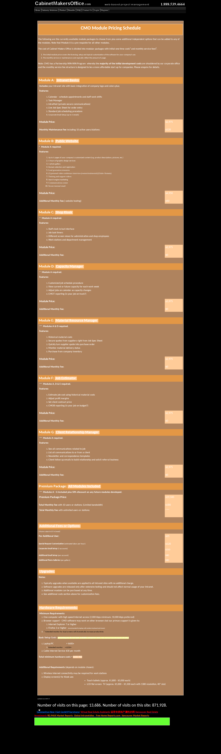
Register (104, 10)
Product (63, 10)
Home (37, 10)
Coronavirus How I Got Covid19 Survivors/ (58, 712)
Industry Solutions (49, 10)
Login (96, 10)
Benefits (71, 10)
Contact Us (87, 10)
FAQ (79, 10)
